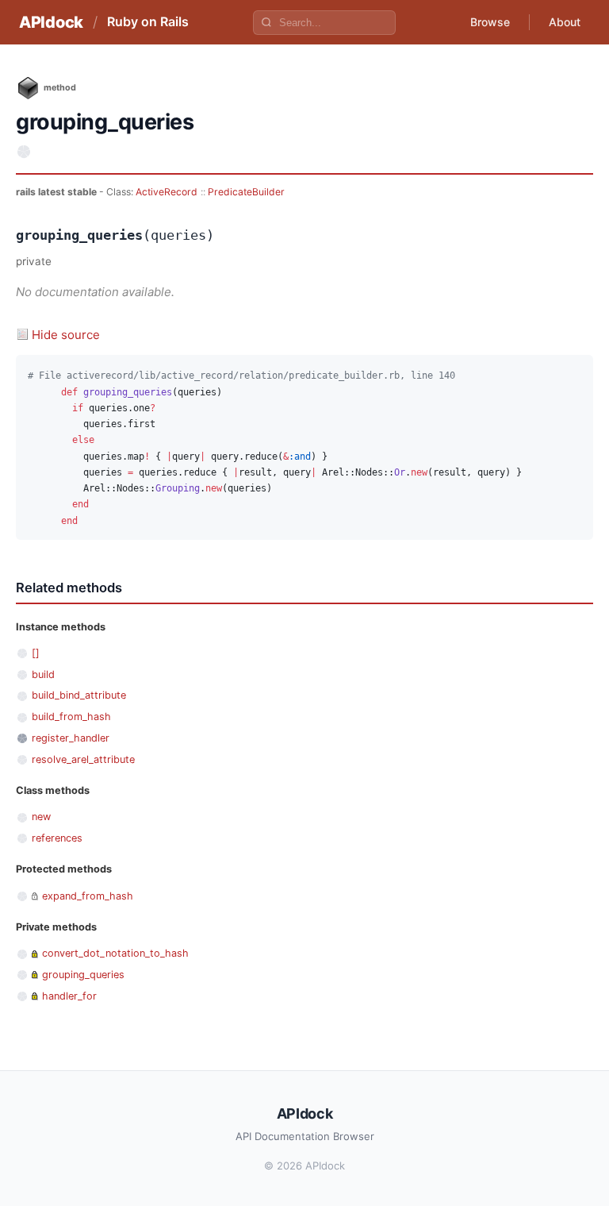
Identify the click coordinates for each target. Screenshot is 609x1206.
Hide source (66, 334)
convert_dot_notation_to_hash (115, 953)
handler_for (69, 996)
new (41, 817)
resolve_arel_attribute (83, 759)
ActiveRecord (166, 192)
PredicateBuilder (246, 192)
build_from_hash (71, 716)
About (564, 22)
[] (36, 653)
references (57, 838)
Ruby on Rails (148, 21)
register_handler (70, 738)
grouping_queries (83, 975)
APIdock (51, 22)
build (43, 674)
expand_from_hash (87, 896)
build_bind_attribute (79, 695)
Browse (490, 22)
